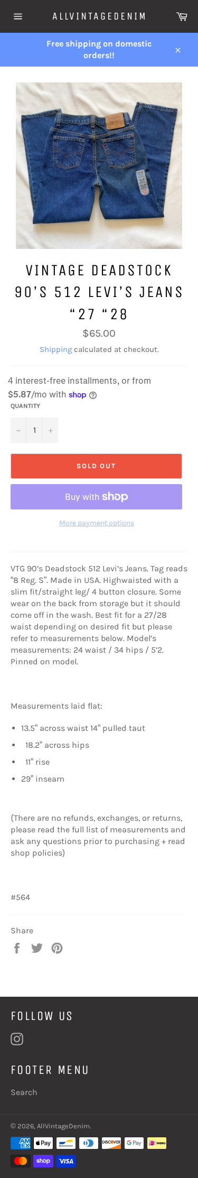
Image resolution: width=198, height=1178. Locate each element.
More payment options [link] (96, 522)
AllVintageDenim (99, 16)
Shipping (56, 349)
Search (24, 1092)
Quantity (25, 406)
